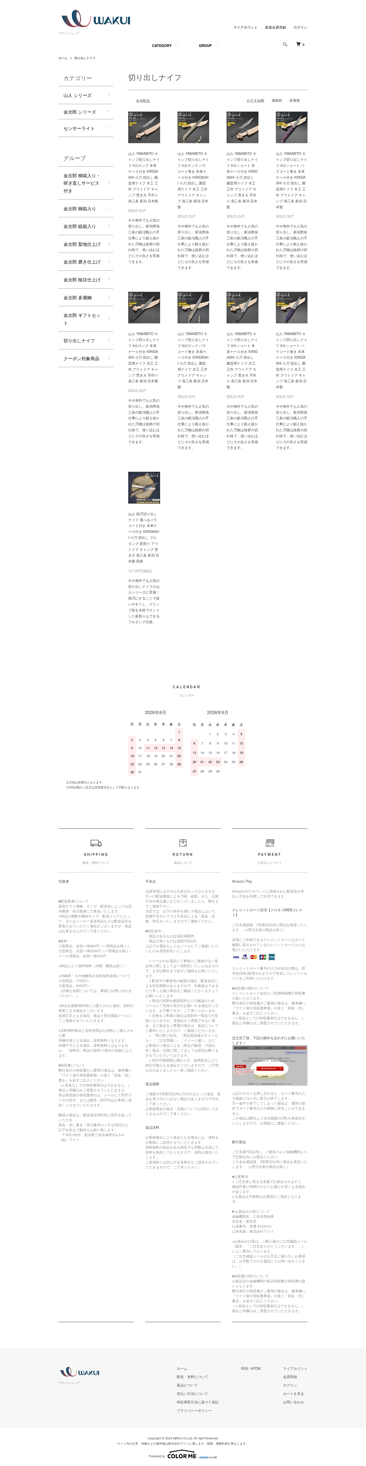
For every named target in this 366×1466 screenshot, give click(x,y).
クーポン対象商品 (81, 358)
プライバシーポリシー (194, 1410)
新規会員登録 (275, 27)
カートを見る (293, 1393)
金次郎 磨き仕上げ (82, 261)
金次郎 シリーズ (79, 111)
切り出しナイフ (84, 58)
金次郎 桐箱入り (79, 208)
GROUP (205, 45)
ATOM (256, 1368)
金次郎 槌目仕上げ (82, 279)
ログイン (300, 27)
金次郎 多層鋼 (77, 297)
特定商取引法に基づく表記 (198, 1401)
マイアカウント (245, 27)
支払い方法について (192, 1393)
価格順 (277, 100)
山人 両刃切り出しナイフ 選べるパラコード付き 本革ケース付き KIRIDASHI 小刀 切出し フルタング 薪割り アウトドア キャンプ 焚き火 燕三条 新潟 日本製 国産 (143, 537)
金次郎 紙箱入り (79, 226)
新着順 (295, 100)
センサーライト (79, 128)
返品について (187, 1384)
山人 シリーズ (77, 95)
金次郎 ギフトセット (82, 319)
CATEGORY (162, 45)
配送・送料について (192, 1376)
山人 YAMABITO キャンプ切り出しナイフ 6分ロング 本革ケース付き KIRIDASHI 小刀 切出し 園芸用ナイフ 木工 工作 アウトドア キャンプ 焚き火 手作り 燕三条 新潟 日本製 (144, 177)
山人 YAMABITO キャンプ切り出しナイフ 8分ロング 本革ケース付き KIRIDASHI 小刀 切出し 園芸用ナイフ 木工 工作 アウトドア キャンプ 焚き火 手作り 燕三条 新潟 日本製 (144, 357)
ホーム (63, 58)
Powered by (157, 1456)
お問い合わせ (293, 1401)
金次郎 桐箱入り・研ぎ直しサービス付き (82, 183)
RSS (244, 1368)
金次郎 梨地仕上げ (82, 244)
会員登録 (290, 1376)
